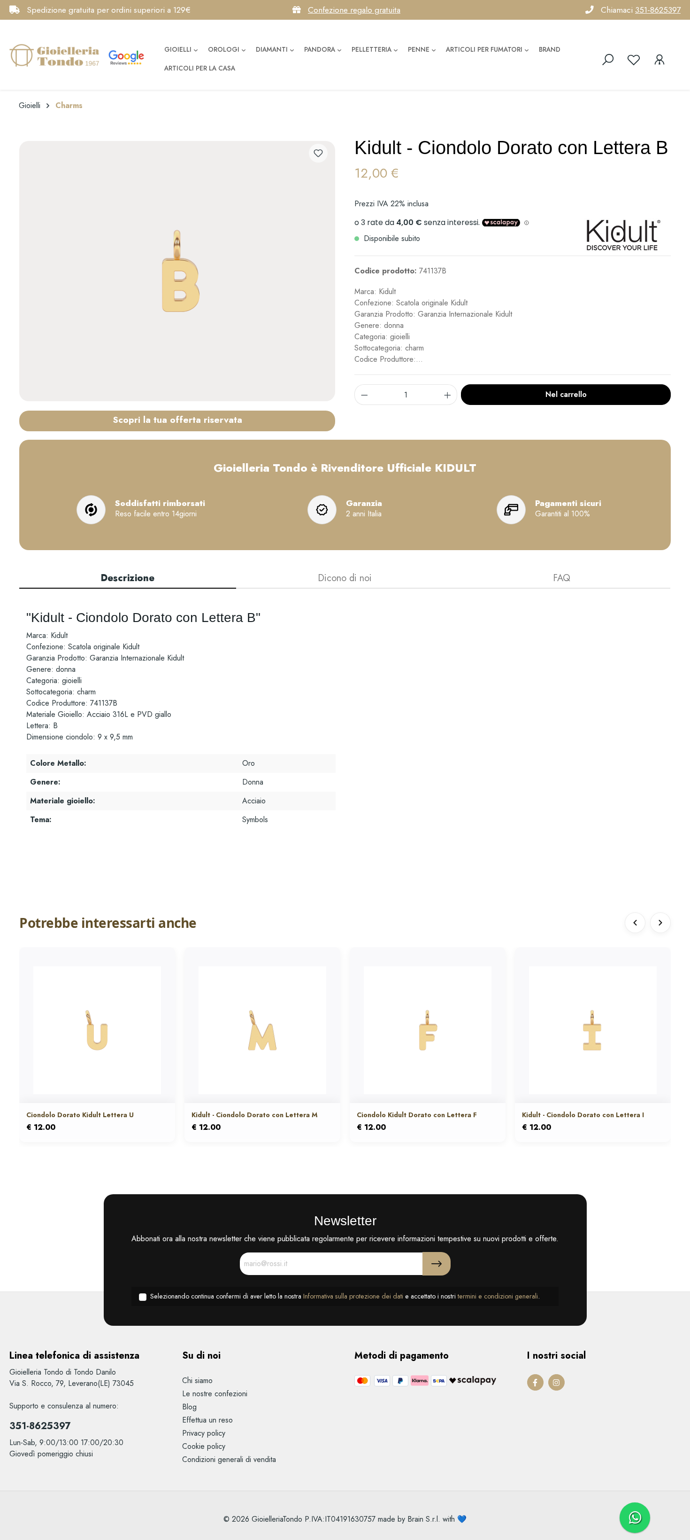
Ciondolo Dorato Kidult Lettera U (80, 1115)
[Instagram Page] (556, 1382)
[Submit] (436, 1264)
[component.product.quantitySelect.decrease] (364, 394)
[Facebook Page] (535, 1382)
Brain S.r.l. (423, 1519)
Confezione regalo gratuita (354, 10)
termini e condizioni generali (498, 1296)
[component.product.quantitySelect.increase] (448, 394)
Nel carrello (566, 394)
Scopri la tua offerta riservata (177, 419)
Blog (189, 1406)
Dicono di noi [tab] (345, 578)
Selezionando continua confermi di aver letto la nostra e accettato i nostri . (345, 1296)
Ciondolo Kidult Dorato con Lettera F (417, 1115)
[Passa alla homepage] (56, 55)
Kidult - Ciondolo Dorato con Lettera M (254, 1115)
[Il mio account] (659, 60)
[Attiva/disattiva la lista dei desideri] (318, 153)
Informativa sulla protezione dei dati (353, 1296)
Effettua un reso (207, 1420)
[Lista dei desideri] (633, 60)
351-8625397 (658, 10)
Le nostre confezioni (214, 1393)
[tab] (127, 579)
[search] (607, 60)
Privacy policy (203, 1433)
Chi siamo (197, 1380)
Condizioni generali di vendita (229, 1459)
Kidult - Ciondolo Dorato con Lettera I (583, 1115)
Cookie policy (203, 1446)
